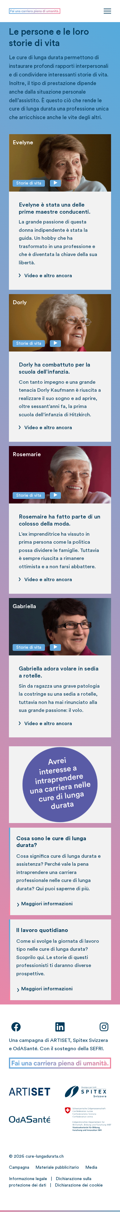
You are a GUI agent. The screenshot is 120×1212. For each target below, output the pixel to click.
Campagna (19, 1167)
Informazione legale (28, 1179)
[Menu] (107, 11)
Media (91, 1167)
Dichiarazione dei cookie (79, 1185)
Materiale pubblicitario (57, 1167)
